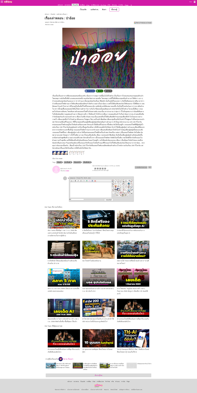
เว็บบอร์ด (75, 5)
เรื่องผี (59, 162)
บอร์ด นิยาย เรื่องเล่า (62, 14)
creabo (51, 24)
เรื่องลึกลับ (86, 162)
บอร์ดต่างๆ (94, 9)
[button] (72, 181)
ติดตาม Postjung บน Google (143, 22)
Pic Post (103, 5)
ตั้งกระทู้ (114, 9)
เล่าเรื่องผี (67, 162)
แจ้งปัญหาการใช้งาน (124, 389)
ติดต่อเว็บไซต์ (114, 389)
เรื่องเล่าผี (77, 162)
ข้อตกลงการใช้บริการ (60, 389)
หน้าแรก (60, 5)
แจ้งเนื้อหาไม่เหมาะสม (136, 389)
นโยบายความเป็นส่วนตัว (73, 389)
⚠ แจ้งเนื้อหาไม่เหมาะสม (141, 167)
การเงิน (121, 5)
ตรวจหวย (68, 5)
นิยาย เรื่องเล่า (68, 359)
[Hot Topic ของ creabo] (56, 173)
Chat (87, 5)
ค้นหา (104, 9)
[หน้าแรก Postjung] (8, 1)
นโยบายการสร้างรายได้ (96, 389)
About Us (106, 389)
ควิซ (109, 5)
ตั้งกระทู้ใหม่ (98, 375)
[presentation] (71, 181)
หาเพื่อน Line (95, 5)
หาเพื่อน (82, 5)
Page (126, 5)
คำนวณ (114, 5)
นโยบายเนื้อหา (85, 389)
